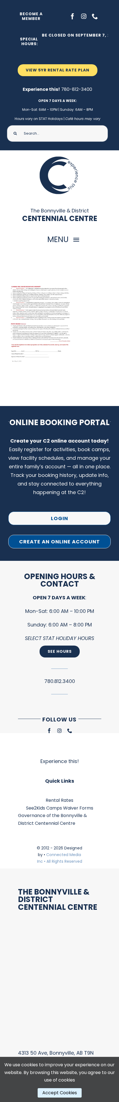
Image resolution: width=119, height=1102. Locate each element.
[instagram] (83, 16)
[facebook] (72, 16)
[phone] (95, 16)
